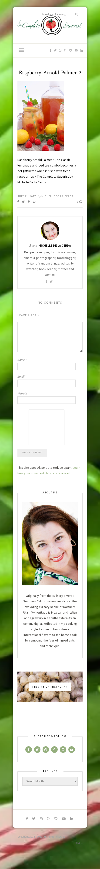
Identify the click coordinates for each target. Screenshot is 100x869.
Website (22, 393)
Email (21, 377)
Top (78, 843)
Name (22, 360)
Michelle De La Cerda (57, 196)
